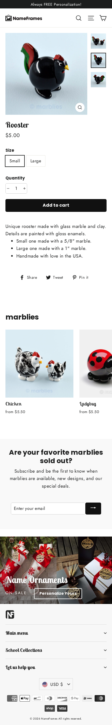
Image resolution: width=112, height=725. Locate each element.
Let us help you (20, 667)
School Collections (23, 650)
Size (9, 150)
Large (35, 161)
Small (15, 161)
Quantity (15, 178)
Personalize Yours (58, 593)
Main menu (16, 633)
